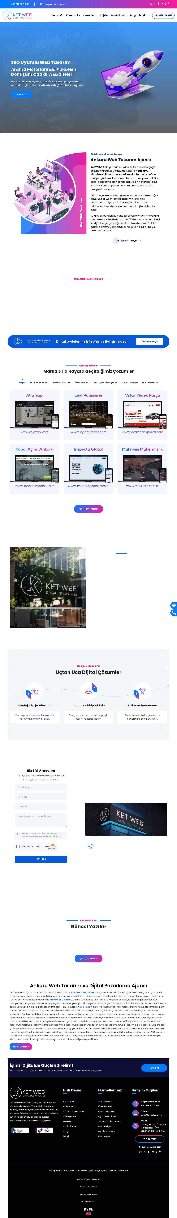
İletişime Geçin (149, 341)
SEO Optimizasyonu (109, 1121)
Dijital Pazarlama (107, 1116)
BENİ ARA (41, 859)
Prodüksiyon (105, 1126)
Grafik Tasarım (106, 1131)
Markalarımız (70, 1126)
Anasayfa (68, 1101)
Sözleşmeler (70, 1116)
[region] (88, 77)
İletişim (67, 1136)
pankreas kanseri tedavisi (88, 1179)
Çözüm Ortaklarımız (74, 1111)
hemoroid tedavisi (88, 1186)
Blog (65, 1131)
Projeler (67, 1121)
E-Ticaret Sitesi (106, 1111)
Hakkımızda (69, 1106)
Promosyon (104, 1136)
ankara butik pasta (88, 1194)
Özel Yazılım (105, 1106)
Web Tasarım (105, 1101)
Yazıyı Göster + (20, 1046)
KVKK (94, 1201)
